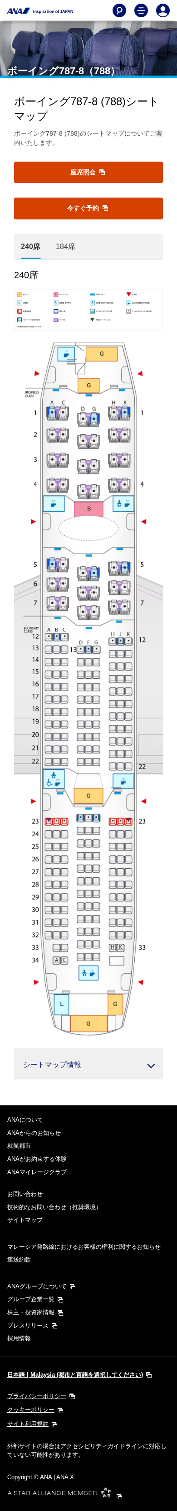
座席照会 (84, 172)
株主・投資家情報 (30, 1312)
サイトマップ (25, 1219)
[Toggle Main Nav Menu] (141, 10)
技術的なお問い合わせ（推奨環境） (54, 1207)
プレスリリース (28, 1325)
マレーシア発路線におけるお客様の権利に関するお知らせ (84, 1246)
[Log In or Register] (163, 10)
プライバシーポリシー (36, 1396)
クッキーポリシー (30, 1409)
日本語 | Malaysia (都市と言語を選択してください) (75, 1374)
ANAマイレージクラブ (37, 1172)
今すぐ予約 (84, 208)
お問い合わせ (25, 1193)
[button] (88, 1063)
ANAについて (25, 1119)
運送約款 (19, 1259)
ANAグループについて (37, 1286)
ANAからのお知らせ (34, 1132)
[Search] (119, 10)
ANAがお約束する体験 (37, 1158)
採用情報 (19, 1338)
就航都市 (19, 1145)
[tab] (30, 247)
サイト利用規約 (28, 1423)
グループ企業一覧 (30, 1299)
